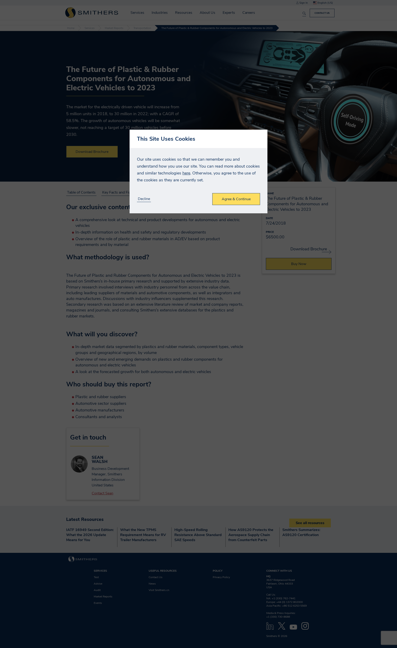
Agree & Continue (236, 199)
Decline (144, 199)
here (186, 173)
